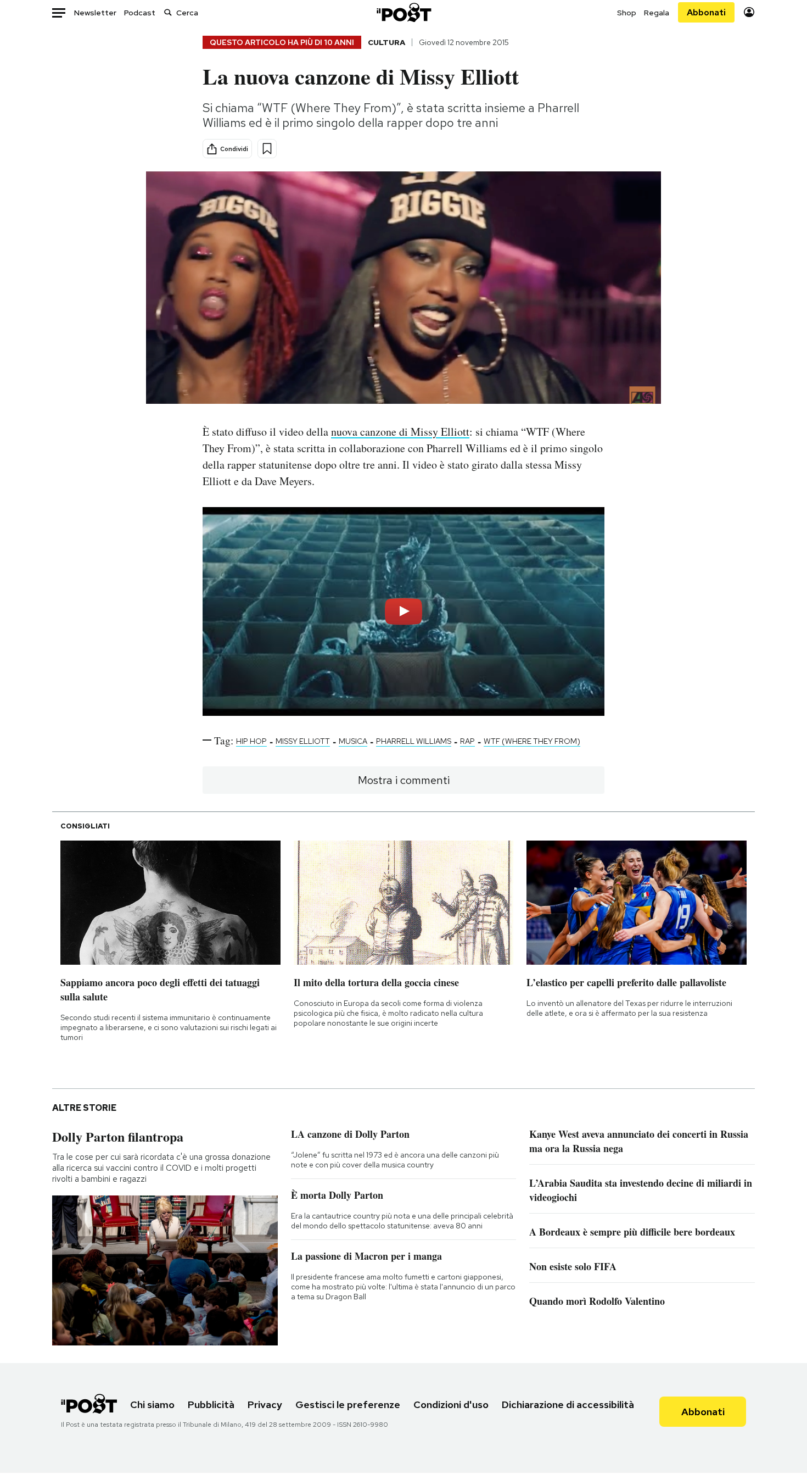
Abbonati (706, 12)
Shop (626, 13)
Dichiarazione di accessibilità (568, 1404)
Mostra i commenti (404, 780)
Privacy (265, 1404)
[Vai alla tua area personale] (749, 12)
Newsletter (95, 13)
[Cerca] (168, 12)
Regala (656, 13)
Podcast (139, 13)
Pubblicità (211, 1404)
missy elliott (303, 741)
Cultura (386, 42)
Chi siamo (152, 1404)
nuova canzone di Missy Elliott (400, 431)
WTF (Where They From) (532, 741)
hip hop (251, 741)
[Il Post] (403, 12)
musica (353, 741)
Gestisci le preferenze (347, 1404)
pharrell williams (413, 741)
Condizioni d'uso (451, 1404)
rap (467, 741)
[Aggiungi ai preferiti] (267, 149)
